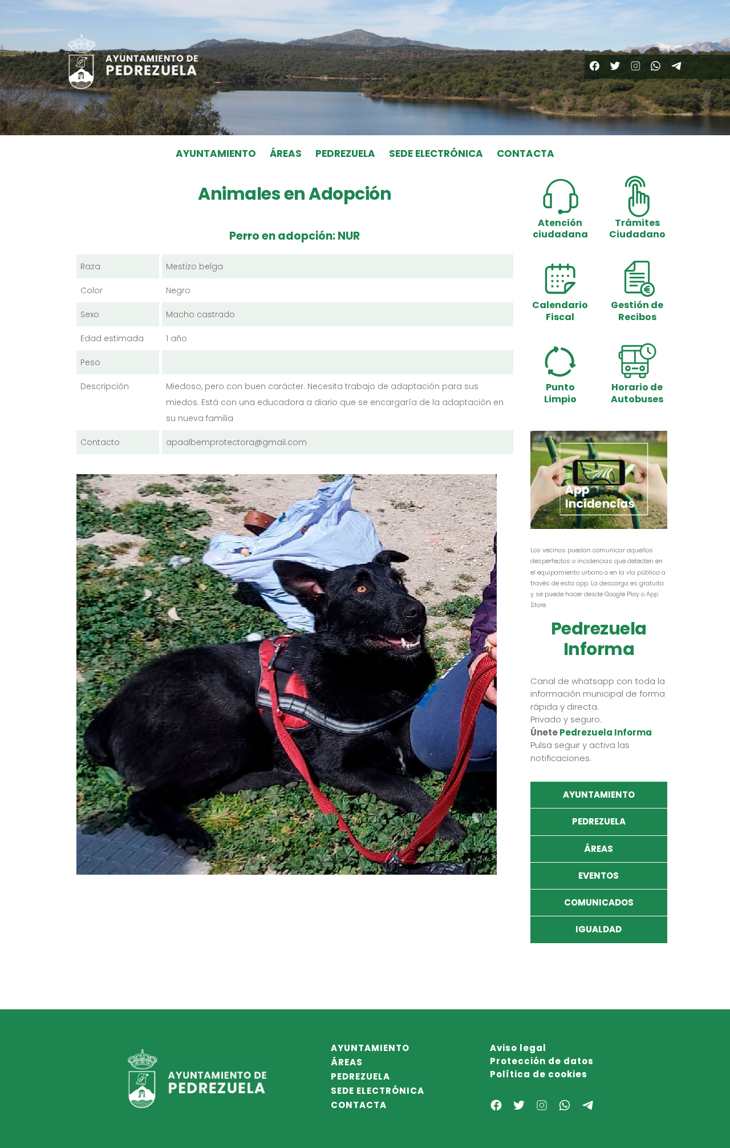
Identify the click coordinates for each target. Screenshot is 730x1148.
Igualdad (598, 929)
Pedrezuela (599, 821)
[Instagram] (635, 66)
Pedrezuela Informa (605, 732)
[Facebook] (594, 66)
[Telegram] (676, 66)
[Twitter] (615, 66)
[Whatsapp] (655, 66)
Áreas (598, 849)
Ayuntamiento (599, 795)
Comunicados (599, 902)
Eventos (598, 876)
